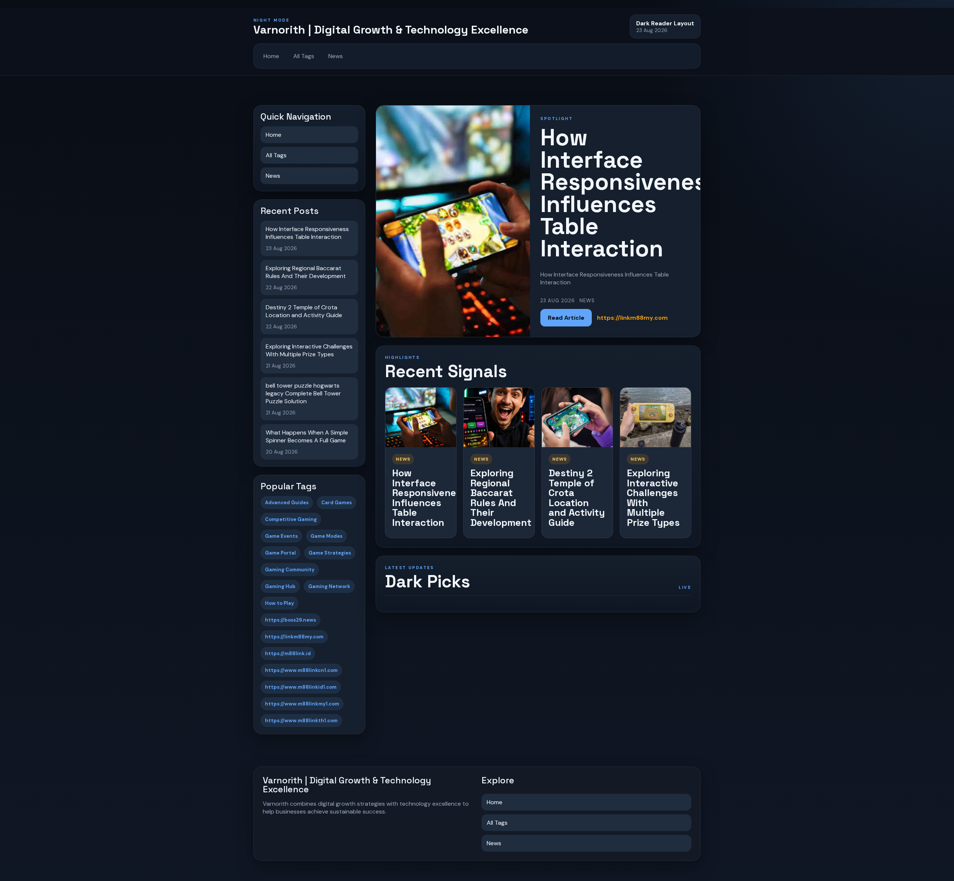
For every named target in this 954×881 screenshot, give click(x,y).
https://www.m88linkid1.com (301, 687)
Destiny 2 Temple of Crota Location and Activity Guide (577, 498)
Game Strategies (330, 553)
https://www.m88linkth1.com (301, 720)
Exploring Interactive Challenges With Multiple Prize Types (653, 498)
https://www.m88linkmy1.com (302, 704)
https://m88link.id (288, 653)
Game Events (281, 536)
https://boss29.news (290, 620)
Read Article (566, 318)
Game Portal (280, 553)
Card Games (336, 502)
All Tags (303, 56)
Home (271, 56)
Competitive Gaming (291, 519)
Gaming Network (329, 586)
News (335, 56)
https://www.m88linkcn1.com (301, 670)
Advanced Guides (287, 502)
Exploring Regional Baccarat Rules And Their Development (500, 498)
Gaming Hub (280, 586)
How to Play (279, 603)
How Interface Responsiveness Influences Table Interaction (429, 498)
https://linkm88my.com (294, 637)
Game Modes (326, 536)
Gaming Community (290, 569)
